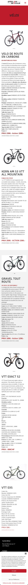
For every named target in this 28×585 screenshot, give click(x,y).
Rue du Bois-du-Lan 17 (8, 544)
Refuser (14, 575)
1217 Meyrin (5, 546)
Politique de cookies (7, 583)
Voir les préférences (14, 579)
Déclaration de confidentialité (18, 583)
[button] (25, 553)
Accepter (14, 570)
